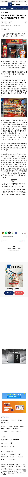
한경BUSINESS (6, 12)
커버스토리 (11, 8)
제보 (17, 1)
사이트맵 (18, 431)
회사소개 (3, 426)
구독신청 (9, 293)
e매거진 (21, 1)
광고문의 (16, 426)
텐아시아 (12, 456)
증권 (17, 8)
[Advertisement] (14, 322)
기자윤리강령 (15, 428)
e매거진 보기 (19, 293)
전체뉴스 (3, 8)
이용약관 (22, 426)
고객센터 (12, 431)
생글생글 (20, 456)
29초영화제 (12, 459)
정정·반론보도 (4, 431)
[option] (14, 356)
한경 (4, 420)
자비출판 (13, 1)
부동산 (22, 8)
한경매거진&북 (4, 1)
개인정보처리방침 (5, 428)
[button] (25, 1)
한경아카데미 (4, 456)
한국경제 (3, 454)
